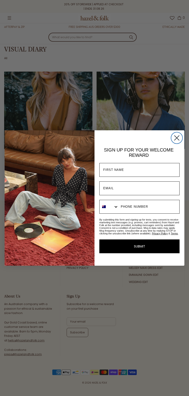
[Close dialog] (177, 138)
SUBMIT (139, 246)
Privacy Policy (160, 233)
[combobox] (109, 206)
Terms (174, 233)
